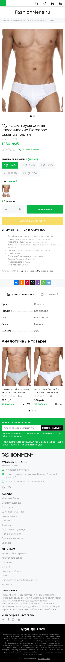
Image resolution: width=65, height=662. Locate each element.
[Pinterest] (27, 282)
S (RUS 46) (10, 165)
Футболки (7, 525)
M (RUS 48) (28, 165)
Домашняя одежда (12, 538)
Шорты (6, 520)
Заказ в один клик (32, 220)
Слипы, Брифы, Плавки (24, 271)
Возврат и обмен (11, 571)
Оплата (6, 566)
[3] (6, 190)
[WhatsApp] (43, 282)
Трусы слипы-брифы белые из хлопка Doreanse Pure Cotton (48, 391)
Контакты (7, 584)
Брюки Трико (9, 516)
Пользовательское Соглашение (19, 580)
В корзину (45, 209)
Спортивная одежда (13, 529)
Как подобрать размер (14, 553)
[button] (31, 116)
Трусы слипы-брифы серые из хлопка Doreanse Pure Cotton (16, 391)
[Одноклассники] (21, 282)
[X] (32, 282)
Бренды (6, 542)
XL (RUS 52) (10, 173)
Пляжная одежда (11, 534)
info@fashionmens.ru (17, 469)
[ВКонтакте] (16, 282)
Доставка (7, 562)
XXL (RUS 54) (30, 173)
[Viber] (37, 282)
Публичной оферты (12, 436)
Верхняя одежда (11, 502)
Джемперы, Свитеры (13, 511)
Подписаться (51, 428)
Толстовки (7, 507)
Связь (5, 575)
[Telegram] (48, 282)
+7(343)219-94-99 (14, 462)
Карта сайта (44, 658)
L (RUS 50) (47, 165)
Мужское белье (45, 271)
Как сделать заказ (12, 557)
